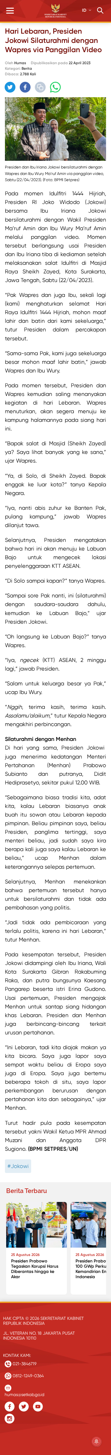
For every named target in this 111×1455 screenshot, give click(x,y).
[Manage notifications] (96, 1441)
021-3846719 (23, 1363)
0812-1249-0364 (27, 1375)
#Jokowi (18, 1166)
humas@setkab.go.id (24, 1393)
